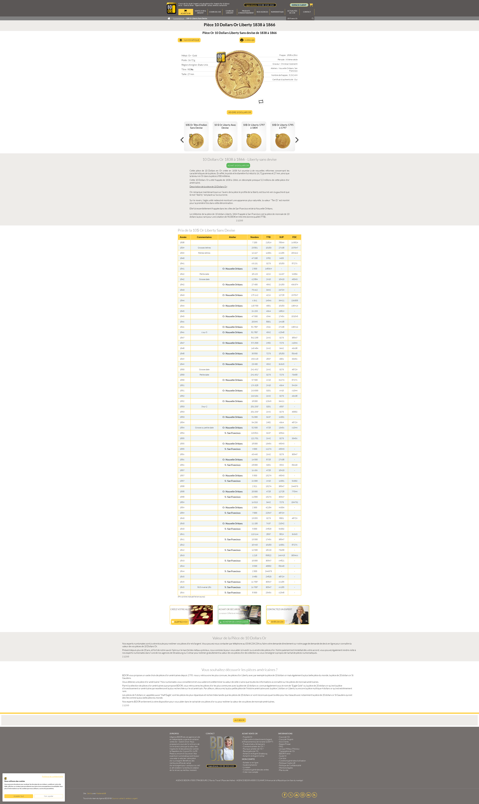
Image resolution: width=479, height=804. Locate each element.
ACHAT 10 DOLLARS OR (238, 165)
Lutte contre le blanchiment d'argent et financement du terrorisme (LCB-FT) (257, 740)
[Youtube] (296, 795)
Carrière (282, 758)
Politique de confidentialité (52, 776)
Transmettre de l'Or (287, 751)
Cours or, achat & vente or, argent (124, 798)
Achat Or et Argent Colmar (254, 756)
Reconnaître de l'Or (251, 751)
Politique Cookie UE (287, 763)
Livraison (246, 767)
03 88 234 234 (266, 5)
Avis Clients (284, 741)
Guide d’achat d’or (250, 765)
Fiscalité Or (247, 737)
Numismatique (191, 40)
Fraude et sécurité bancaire (254, 744)
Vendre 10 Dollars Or (239, 112)
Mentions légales (286, 768)
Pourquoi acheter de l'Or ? (253, 749)
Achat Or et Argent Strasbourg (255, 753)
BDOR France (284, 753)
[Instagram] (302, 795)
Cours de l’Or (284, 737)
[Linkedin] (308, 795)
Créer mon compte (250, 772)
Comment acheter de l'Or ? (253, 746)
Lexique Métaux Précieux (289, 749)
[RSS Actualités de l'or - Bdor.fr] (314, 795)
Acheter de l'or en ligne (235, 621)
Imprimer (249, 40)
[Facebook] (284, 795)
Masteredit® (101, 793)
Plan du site (283, 770)
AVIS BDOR (239, 720)
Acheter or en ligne (250, 762)
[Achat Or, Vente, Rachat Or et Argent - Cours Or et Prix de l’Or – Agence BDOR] (171, 13)
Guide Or (283, 756)
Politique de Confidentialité (290, 765)
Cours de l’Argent (286, 739)
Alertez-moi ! (181, 622)
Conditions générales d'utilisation (292, 760)
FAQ (281, 746)
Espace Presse (285, 744)
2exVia (89, 793)
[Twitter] (290, 795)
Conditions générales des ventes (256, 769)
